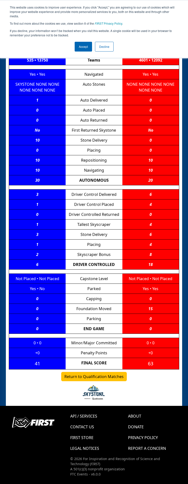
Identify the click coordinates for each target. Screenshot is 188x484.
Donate (136, 427)
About (134, 416)
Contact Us (82, 427)
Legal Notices (84, 448)
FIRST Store (82, 437)
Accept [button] (83, 46)
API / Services (83, 416)
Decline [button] (104, 46)
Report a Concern (147, 448)
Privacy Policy (108, 23)
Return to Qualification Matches (94, 376)
